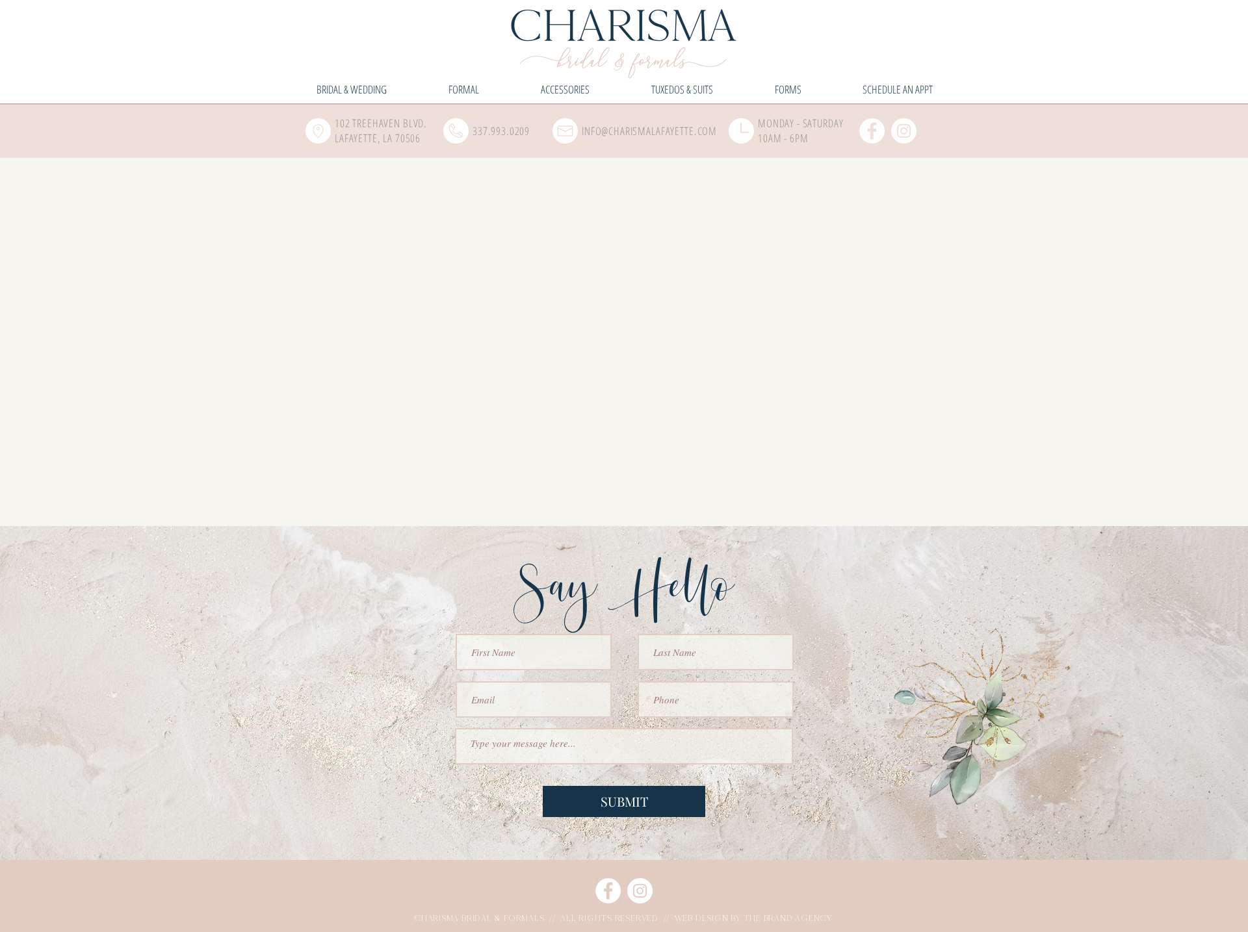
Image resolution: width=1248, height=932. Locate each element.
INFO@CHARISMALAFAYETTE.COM (649, 130)
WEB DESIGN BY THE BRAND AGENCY (753, 918)
